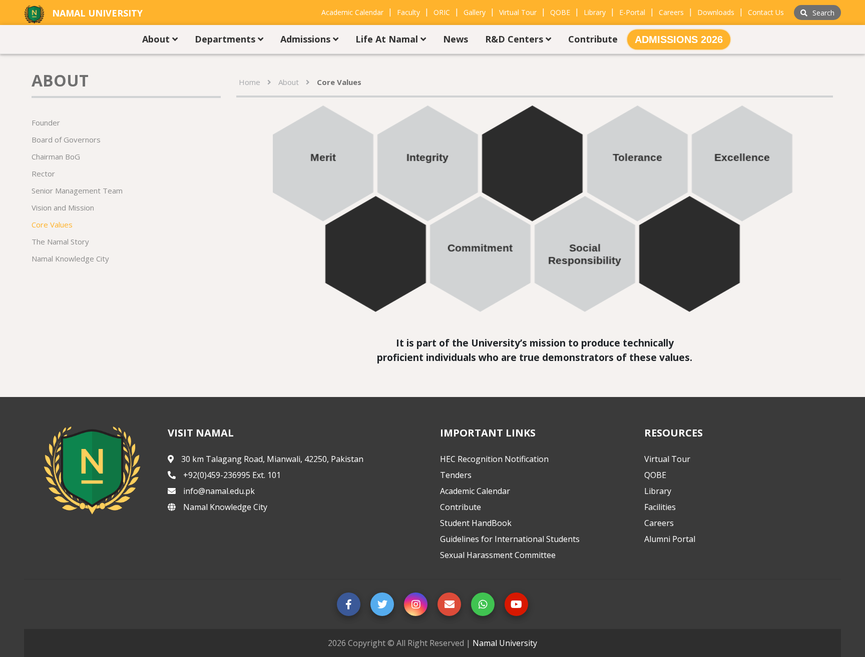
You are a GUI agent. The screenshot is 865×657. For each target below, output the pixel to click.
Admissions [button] (306, 39)
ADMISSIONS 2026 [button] (679, 39)
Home (249, 82)
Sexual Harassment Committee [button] (498, 555)
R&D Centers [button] (515, 39)
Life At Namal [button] (387, 39)
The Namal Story (60, 241)
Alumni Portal (669, 539)
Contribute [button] (593, 39)
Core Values (52, 225)
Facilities (660, 507)
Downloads (715, 12)
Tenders (456, 475)
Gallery (475, 12)
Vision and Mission (63, 207)
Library (595, 12)
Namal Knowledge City (70, 259)
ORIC (442, 12)
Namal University (505, 643)
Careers (671, 12)
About (288, 82)
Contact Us (766, 12)
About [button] (157, 39)
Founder (46, 123)
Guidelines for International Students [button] (510, 539)
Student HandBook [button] (476, 523)
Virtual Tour (518, 12)
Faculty (408, 12)
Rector (43, 173)
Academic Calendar (352, 12)
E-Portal (632, 12)
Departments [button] (226, 39)
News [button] (455, 39)
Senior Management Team (77, 191)
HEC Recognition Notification (494, 459)
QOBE (560, 12)
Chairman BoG (56, 157)
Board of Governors (66, 139)
